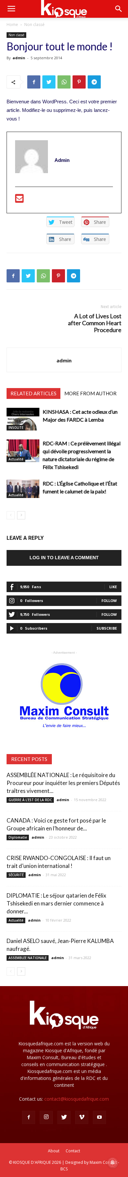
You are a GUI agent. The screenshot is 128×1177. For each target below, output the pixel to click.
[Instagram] (46, 1117)
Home (12, 24)
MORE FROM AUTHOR (90, 393)
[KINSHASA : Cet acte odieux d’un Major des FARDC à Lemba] (23, 419)
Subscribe (106, 628)
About (53, 1151)
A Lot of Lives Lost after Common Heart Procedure (94, 323)
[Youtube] (99, 1117)
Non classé (34, 24)
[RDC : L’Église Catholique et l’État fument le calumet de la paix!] (23, 489)
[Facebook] (28, 1117)
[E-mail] (19, 200)
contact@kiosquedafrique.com (76, 1099)
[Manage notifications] (112, 1162)
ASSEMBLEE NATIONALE (28, 957)
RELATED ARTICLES (33, 393)
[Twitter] (64, 1117)
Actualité (16, 459)
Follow (109, 600)
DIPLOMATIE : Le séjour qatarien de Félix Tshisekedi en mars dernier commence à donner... (56, 903)
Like (113, 586)
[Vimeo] (81, 1117)
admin (18, 57)
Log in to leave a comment (64, 557)
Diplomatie (18, 837)
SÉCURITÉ (16, 875)
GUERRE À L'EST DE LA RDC (30, 800)
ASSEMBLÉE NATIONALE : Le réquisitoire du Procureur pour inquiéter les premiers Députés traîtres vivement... (63, 783)
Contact (73, 1151)
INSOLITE (16, 427)
